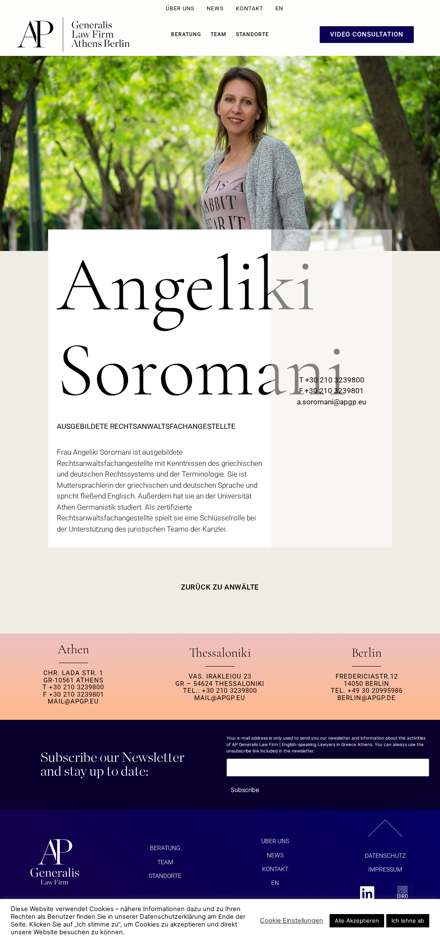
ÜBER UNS (180, 8)
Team (218, 34)
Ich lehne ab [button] (407, 920)
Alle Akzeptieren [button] (357, 920)
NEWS (215, 8)
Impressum (385, 869)
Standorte (252, 34)
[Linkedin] (367, 893)
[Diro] (402, 893)
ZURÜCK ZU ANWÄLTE (220, 587)
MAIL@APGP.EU (73, 701)
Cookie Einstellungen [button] (291, 920)
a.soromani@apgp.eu (331, 402)
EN (279, 8)
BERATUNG (186, 34)
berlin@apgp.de (366, 698)
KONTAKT (249, 8)
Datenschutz (385, 855)
